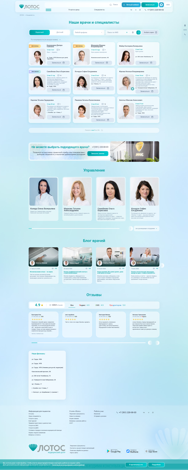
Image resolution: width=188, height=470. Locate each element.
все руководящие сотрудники (145, 228)
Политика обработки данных (79, 450)
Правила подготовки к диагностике (40, 423)
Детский (60, 32)
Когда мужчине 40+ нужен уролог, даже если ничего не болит (110, 272)
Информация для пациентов (39, 411)
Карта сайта (74, 452)
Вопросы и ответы (35, 435)
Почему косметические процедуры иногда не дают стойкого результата (143, 272)
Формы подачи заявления (37, 432)
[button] (130, 228)
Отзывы (31, 414)
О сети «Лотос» (75, 411)
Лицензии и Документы (77, 414)
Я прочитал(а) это (136, 465)
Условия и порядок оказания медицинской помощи (45, 430)
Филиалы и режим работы (77, 421)
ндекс (84, 305)
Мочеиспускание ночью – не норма (41, 271)
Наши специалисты (35, 416)
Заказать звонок (97, 153)
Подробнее (156, 465)
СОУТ (71, 423)
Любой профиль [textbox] (81, 32)
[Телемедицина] (185, 27)
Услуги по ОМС (33, 425)
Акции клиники (74, 418)
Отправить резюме (100, 416)
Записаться (149, 5)
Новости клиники (74, 416)
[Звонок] (185, 36)
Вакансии (97, 414)
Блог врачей (32, 421)
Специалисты (99, 10)
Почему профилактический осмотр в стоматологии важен (75, 272)
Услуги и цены (73, 10)
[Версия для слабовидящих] (185, 30)
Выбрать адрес (149, 32)
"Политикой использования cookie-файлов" (68, 465)
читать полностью (37, 333)
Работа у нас (99, 411)
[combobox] (89, 32)
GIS (99, 305)
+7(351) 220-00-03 (100, 147)
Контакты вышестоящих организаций (82, 448)
